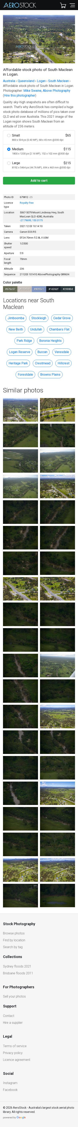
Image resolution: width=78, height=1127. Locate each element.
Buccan (42, 352)
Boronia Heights (50, 341)
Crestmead (42, 363)
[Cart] (63, 5)
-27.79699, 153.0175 (31, 220)
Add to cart (39, 180)
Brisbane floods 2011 (18, 973)
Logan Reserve (19, 352)
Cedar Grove (62, 318)
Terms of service (15, 1046)
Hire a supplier (13, 1023)
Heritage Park (18, 363)
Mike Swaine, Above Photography (46, 91)
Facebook (10, 1090)
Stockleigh (38, 318)
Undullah (36, 329)
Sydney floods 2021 (17, 966)
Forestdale (25, 374)
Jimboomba (16, 318)
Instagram (10, 1083)
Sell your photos (14, 996)
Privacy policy (13, 1053)
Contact (8, 1016)
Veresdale (62, 352)
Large (41, 165)
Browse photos (14, 933)
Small (41, 137)
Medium (41, 151)
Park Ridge (24, 341)
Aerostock (19, 5)
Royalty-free (27, 202)
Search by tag (13, 947)
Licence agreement (16, 1060)
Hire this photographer (19, 95)
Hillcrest (63, 363)
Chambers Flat (59, 329)
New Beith (16, 329)
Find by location (14, 940)
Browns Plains (50, 374)
